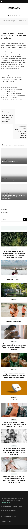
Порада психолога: (14, 279)
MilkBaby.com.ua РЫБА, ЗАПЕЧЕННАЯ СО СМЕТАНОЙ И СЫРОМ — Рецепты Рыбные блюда (13, 197)
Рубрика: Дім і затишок (14, 321)
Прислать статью (6, 521)
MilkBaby (14, 7)
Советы (14, 248)
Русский (4, 209)
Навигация (15, 16)
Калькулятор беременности (8, 516)
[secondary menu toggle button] (1, 1)
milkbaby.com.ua (5, 502)
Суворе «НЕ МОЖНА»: (14, 400)
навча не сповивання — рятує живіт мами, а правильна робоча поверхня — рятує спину (14, 424)
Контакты (3, 519)
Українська (5, 212)
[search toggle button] (25, 1)
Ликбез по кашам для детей (10, 180)
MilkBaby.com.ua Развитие (10, 161)
